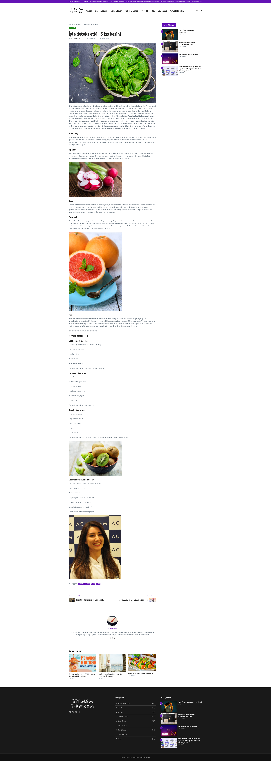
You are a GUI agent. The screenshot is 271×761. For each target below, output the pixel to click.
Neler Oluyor (116, 11)
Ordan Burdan (101, 11)
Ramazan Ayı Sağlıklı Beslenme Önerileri (141, 673)
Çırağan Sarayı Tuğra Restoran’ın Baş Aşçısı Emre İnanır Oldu (110, 675)
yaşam (98, 583)
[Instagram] (114, 638)
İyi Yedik (144, 11)
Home (71, 24)
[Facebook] (112, 638)
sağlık (93, 583)
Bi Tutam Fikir (75, 39)
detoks (88, 583)
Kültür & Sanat (131, 11)
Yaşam (89, 11)
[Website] (110, 638)
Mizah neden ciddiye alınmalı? (188, 54)
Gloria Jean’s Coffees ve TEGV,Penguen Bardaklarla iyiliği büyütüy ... (82, 675)
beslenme (81, 583)
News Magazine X (145, 757)
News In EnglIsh (177, 11)
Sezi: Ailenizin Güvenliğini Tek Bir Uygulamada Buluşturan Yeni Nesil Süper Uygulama (190, 69)
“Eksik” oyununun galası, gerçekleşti (190, 702)
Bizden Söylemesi (159, 11)
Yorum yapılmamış (90, 39)
